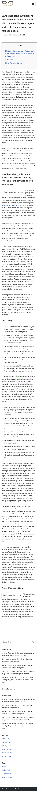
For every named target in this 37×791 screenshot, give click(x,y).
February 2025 (6, 742)
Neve (3, 789)
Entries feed (6, 770)
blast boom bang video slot (10, 205)
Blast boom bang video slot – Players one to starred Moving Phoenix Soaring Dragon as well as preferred (20, 53)
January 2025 (6, 746)
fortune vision (7, 35)
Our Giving (9, 59)
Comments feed (7, 774)
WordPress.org (7, 777)
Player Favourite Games (13, 63)
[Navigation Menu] (33, 4)
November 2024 (7, 753)
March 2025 (6, 738)
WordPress (18, 789)
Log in (4, 766)
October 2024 (6, 756)
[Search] (33, 642)
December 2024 (7, 749)
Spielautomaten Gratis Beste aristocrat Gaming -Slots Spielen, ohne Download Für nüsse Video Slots (18, 679)
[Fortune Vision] (8, 3)
